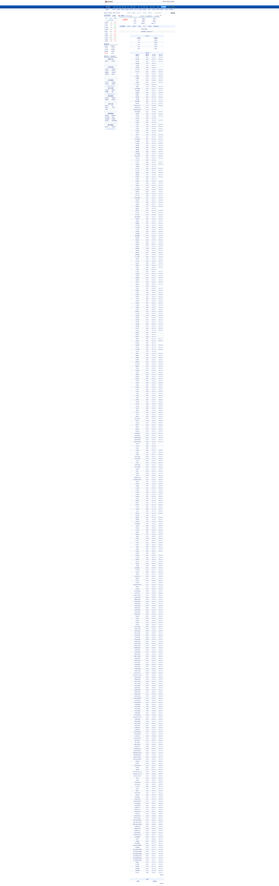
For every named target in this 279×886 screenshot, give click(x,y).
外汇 (128, 6)
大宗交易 (153, 9)
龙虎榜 (149, 9)
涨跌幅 (115, 18)
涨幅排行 (162, 9)
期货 (125, 6)
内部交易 (157, 9)
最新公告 (107, 105)
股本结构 (107, 97)
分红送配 (107, 90)
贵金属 (131, 6)
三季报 (106, 109)
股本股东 (110, 96)
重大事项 (110, 125)
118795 (139, 44)
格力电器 (106, 29)
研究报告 (113, 49)
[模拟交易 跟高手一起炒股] (131, 16)
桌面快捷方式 (149, 16)
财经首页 (164, 1)
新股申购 (131, 9)
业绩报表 (118, 9)
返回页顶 (161, 874)
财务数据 (110, 113)
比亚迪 (106, 31)
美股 (123, 6)
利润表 (113, 117)
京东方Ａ (106, 23)
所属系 (142, 29)
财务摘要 (107, 115)
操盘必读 (113, 46)
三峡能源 (133, 12)
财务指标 (113, 115)
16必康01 (155, 44)
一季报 (113, 107)
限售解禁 (127, 9)
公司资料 (110, 80)
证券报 (112, 53)
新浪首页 (168, 1)
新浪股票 (110, 12)
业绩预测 (170, 9)
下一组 (174, 9)
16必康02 (155, 40)
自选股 (158, 6)
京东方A (138, 12)
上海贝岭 (106, 39)
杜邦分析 (107, 120)
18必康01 (155, 42)
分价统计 (107, 70)
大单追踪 (107, 69)
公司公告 (106, 49)
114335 (139, 42)
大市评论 (106, 47)
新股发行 (113, 90)
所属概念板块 (156, 26)
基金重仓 (140, 9)
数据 (147, 6)
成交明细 (113, 69)
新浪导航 (172, 1)
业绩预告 (123, 9)
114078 (139, 40)
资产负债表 (107, 117)
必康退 (114, 12)
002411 (139, 46)
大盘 (138, 6)
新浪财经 (105, 12)
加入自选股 (157, 16)
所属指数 (145, 29)
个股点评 (113, 47)
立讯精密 (106, 40)
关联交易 (113, 126)
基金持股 (113, 99)
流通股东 (107, 99)
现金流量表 (107, 118)
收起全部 (113, 56)
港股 (120, 6)
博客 (151, 6)
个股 (141, 6)
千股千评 (166, 9)
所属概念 (113, 83)
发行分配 (110, 88)
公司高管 (113, 82)
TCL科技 (144, 12)
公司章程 (139, 26)
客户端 (142, 16)
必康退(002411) (150, 31)
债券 (135, 6)
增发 (112, 91)
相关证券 (144, 26)
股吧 (153, 6)
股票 (114, 6)
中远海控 (149, 12)
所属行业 (107, 83)
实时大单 (136, 9)
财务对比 (113, 61)
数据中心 (107, 61)
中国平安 (106, 35)
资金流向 (114, 9)
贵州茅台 (106, 37)
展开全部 (106, 56)
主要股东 (113, 97)
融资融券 (144, 9)
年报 (112, 105)
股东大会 (107, 126)
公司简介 (107, 82)
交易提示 (106, 46)
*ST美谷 (106, 33)
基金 (117, 6)
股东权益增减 (114, 120)
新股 (144, 6)
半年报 (106, 107)
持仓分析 (113, 70)
